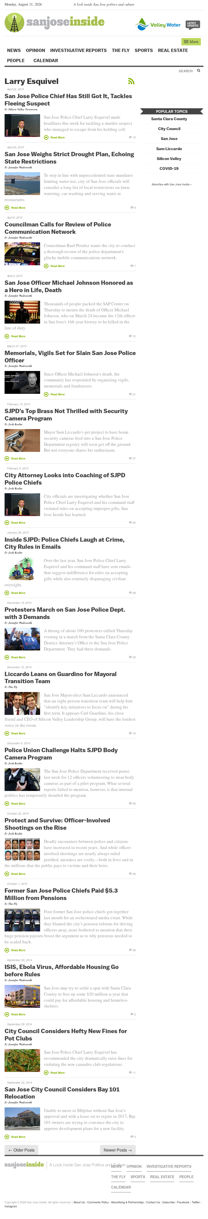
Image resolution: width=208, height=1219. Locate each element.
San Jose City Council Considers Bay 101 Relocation (62, 1092)
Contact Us (153, 1202)
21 (134, 394)
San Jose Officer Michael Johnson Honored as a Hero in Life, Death (69, 286)
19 (134, 733)
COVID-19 (169, 168)
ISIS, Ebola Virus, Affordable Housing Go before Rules (62, 970)
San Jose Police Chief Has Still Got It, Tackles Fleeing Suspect (68, 99)
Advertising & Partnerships (127, 1202)
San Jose (169, 138)
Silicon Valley (169, 158)
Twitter (196, 1202)
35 (134, 657)
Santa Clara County (169, 118)
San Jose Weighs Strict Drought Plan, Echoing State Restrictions (69, 157)
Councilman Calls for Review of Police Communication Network (58, 227)
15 (134, 137)
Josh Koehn (15, 424)
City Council (169, 128)
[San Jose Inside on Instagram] (200, 5)
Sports (144, 50)
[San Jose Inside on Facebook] (193, 5)
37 (134, 458)
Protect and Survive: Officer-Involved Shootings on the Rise (57, 823)
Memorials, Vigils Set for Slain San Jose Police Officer (70, 356)
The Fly (121, 50)
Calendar (46, 60)
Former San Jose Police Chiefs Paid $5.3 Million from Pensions (61, 894)
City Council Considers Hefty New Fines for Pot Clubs (66, 1034)
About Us (79, 1202)
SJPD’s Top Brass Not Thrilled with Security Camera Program (66, 414)
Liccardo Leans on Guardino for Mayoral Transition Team (61, 677)
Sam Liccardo (169, 148)
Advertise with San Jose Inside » (172, 184)
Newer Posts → (118, 1150)
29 (134, 873)
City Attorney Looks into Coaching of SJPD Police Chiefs (65, 478)
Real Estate (173, 50)
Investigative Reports (78, 50)
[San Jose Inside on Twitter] (186, 5)
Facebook (183, 1202)
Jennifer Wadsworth (20, 167)
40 (134, 803)
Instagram (11, 1206)
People (16, 60)
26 (134, 522)
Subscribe (168, 1202)
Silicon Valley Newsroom (23, 109)
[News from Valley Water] (168, 23)
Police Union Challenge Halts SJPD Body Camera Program (61, 753)
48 (134, 592)
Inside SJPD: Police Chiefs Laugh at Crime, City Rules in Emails (65, 543)
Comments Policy (98, 1202)
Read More (57, 137)
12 (134, 336)
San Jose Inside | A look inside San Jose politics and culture (65, 1165)
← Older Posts (21, 1150)
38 (134, 949)
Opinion (35, 50)
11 (134, 1072)
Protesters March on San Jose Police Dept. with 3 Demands (65, 613)
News (14, 50)
